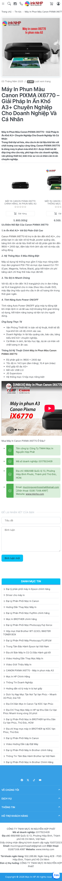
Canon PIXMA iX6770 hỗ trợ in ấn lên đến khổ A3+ (28, 236)
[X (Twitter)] (28, 780)
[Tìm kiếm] (9, 4)
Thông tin (8, 807)
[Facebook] (22, 780)
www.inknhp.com (35, 494)
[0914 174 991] (21, 4)
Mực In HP (31, 876)
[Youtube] (40, 780)
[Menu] (3, 4)
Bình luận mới (12, 558)
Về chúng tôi (10, 789)
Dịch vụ (7, 798)
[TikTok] (34, 780)
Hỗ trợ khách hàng (15, 815)
